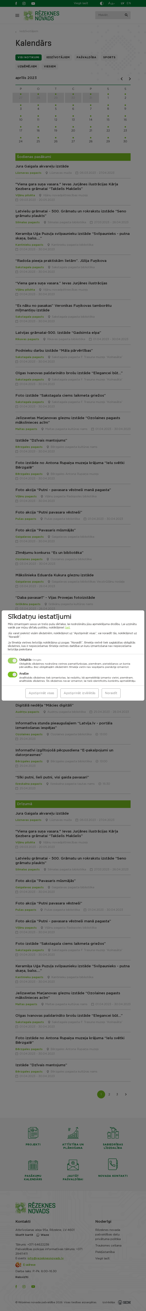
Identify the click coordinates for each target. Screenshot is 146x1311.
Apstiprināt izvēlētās (79, 693)
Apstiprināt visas (41, 693)
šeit (67, 627)
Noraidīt (111, 693)
